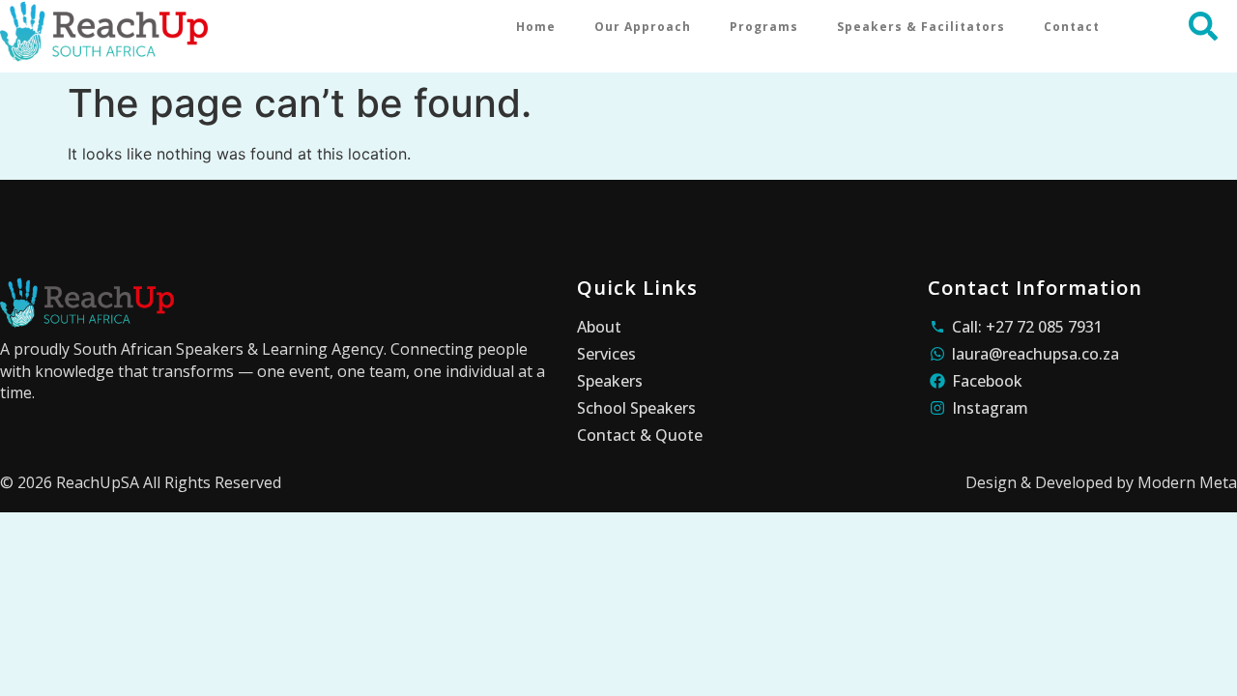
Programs (764, 26)
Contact (1072, 26)
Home (536, 26)
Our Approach (642, 26)
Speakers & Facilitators (921, 26)
